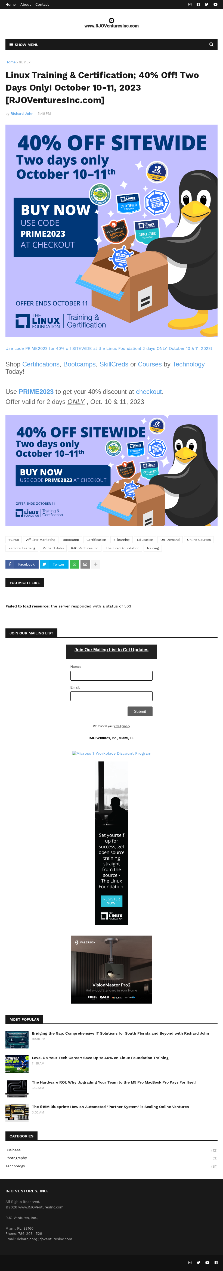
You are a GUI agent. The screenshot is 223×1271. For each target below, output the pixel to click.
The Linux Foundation (122, 548)
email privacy (122, 725)
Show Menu (27, 44)
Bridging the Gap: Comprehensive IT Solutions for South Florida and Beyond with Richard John (120, 1033)
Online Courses (199, 540)
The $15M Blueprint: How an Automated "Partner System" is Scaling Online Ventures (110, 1107)
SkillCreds (114, 364)
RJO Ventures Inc (84, 548)
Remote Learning (21, 548)
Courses (150, 364)
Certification (96, 540)
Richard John (53, 548)
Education (145, 540)
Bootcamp (71, 540)
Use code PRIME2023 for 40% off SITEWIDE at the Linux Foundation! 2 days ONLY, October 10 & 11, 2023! (108, 348)
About (25, 4)
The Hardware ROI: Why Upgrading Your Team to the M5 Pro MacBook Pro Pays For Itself (114, 1082)
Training (153, 548)
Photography (111, 1158)
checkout (149, 391)
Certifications (41, 364)
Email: (75, 687)
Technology (188, 364)
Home (10, 4)
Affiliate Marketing (40, 540)
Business (111, 1150)
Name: (75, 667)
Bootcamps (79, 364)
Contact (42, 4)
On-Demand (170, 540)
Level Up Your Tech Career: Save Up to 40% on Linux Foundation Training (100, 1058)
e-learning (121, 540)
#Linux (24, 62)
